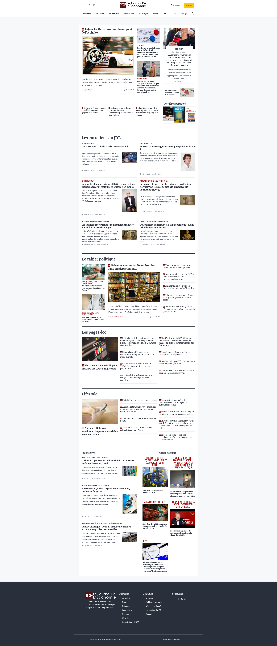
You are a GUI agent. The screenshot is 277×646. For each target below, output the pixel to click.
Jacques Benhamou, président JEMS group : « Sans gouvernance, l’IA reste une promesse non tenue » (108, 185)
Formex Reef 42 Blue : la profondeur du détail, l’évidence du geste (106, 490)
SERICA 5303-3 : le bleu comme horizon (139, 400)
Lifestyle (184, 13)
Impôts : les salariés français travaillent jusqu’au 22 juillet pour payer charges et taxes (176, 437)
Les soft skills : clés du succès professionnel (105, 146)
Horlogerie (92, 485)
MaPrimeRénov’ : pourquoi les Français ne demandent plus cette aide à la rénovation (182, 494)
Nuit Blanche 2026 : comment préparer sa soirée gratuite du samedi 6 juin (155, 526)
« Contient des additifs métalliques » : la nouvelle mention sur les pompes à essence (147, 111)
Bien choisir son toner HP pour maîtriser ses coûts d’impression (99, 367)
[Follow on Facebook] (85, 4)
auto (98, 523)
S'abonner (189, 5)
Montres (106, 485)
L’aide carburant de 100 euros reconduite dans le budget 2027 (177, 266)
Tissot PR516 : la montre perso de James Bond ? (138, 419)
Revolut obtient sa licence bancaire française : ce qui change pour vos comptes (136, 377)
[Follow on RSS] (94, 4)
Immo (155, 13)
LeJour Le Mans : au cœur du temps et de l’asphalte (107, 31)
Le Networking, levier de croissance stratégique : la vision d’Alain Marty (181, 533)
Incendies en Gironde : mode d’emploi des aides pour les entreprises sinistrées (176, 412)
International (118, 523)
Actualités (85, 221)
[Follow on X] (89, 4)
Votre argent (143, 13)
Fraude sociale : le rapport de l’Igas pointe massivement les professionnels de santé (179, 276)
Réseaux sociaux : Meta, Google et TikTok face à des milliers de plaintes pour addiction (136, 366)
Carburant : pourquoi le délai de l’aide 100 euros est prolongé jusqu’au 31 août (108, 462)
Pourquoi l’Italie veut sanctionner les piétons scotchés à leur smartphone (100, 431)
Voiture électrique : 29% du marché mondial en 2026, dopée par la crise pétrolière (106, 528)
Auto (174, 13)
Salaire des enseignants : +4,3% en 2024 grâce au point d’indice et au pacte (179, 297)
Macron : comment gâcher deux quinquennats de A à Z (167, 148)
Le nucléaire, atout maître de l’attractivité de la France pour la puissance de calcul (173, 402)
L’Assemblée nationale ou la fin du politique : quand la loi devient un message (167, 226)
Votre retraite (129, 13)
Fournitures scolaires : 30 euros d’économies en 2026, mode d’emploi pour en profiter (179, 309)
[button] (192, 13)
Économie (86, 13)
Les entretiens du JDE (88, 143)
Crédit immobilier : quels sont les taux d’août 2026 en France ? (93, 288)
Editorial (151, 181)
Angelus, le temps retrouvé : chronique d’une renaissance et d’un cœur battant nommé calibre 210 (138, 409)
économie (105, 457)
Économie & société (107, 523)
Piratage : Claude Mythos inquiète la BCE (153, 491)
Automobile (97, 457)
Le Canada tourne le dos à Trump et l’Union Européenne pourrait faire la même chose (121, 111)
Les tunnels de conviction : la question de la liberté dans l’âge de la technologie (108, 226)
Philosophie (143, 181)
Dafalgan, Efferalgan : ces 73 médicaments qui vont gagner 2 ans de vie (94, 110)
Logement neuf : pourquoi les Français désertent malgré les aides (178, 287)
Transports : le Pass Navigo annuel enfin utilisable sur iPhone (136, 428)
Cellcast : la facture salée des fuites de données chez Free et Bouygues (176, 371)
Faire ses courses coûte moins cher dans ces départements (131, 267)
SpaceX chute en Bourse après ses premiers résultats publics (174, 353)
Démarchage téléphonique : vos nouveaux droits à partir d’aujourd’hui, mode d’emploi (137, 354)
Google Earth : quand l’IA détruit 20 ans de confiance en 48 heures (177, 362)
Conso (165, 13)
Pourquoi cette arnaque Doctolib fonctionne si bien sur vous (93, 319)
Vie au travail (114, 13)
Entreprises (100, 13)
